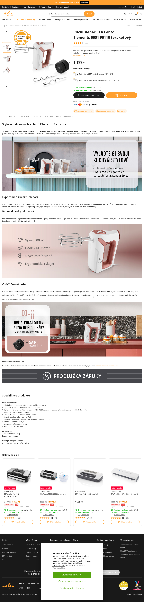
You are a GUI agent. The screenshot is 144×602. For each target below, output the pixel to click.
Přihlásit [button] (139, 7)
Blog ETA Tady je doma (128, 551)
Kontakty (5, 7)
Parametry (37, 116)
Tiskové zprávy (7, 545)
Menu (8, 19)
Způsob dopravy (32, 552)
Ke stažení (49, 116)
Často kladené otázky (34, 545)
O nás (4, 540)
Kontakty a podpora (105, 540)
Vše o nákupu (31, 540)
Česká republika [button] (122, 7)
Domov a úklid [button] (44, 19)
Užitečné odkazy (127, 540)
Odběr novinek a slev (62, 7)
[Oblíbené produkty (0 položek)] (130, 14)
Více (3, 560)
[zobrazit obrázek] (6, 31)
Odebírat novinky (109, 572)
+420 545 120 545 (26, 588)
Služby (76, 540)
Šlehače (43, 26)
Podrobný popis (79, 55)
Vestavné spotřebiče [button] (101, 19)
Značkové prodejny (9, 552)
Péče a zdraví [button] (120, 19)
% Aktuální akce (45, 7)
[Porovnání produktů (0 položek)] (125, 14)
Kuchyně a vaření (14, 26)
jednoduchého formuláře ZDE (107, 366)
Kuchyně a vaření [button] (62, 19)
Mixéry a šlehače (30, 26)
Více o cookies (59, 568)
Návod (123, 111)
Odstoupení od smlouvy (60, 540)
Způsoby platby (31, 556)
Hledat (89, 14)
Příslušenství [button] (135, 19)
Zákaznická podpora (104, 552)
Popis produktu (10, 116)
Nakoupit (84, 2)
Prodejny (15, 7)
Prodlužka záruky (29, 7)
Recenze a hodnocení (64, 116)
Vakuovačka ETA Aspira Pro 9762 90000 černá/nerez (11, 494)
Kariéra (5, 548)
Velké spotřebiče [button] (81, 19)
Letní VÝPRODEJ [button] (28, 19)
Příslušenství (24, 116)
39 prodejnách (97, 90)
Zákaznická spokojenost (105, 556)
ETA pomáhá (7, 556)
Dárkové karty (31, 548)
